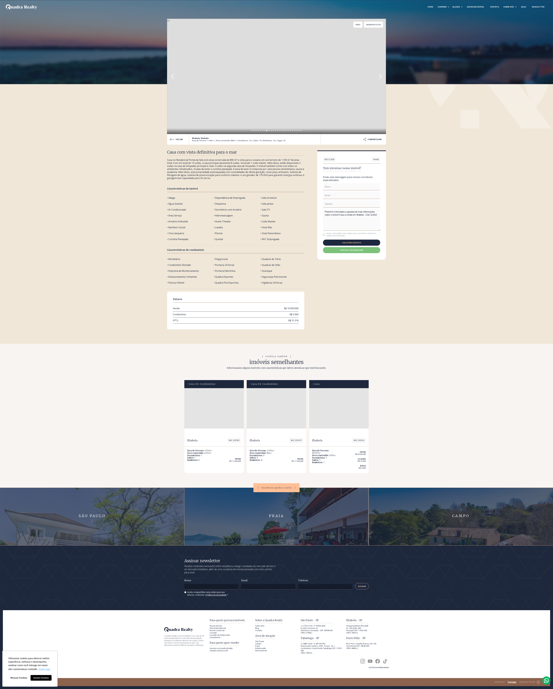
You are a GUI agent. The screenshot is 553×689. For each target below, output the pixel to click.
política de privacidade (335, 235)
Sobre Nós (259, 625)
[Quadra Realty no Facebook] (377, 661)
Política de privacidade (216, 595)
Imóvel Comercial (217, 630)
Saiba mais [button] (44, 669)
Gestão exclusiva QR (219, 650)
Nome (187, 580)
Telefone (303, 580)
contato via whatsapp (351, 250)
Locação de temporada (220, 635)
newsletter (538, 7)
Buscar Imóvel (216, 625)
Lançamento (215, 637)
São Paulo (259, 641)
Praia (257, 646)
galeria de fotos (373, 24)
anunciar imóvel (475, 7)
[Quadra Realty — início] (21, 7)
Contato (258, 630)
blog (523, 7)
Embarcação (260, 648)
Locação (213, 632)
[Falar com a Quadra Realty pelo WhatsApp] (546, 680)
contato (494, 7)
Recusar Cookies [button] (19, 678)
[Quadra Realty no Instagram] (362, 661)
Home (430, 7)
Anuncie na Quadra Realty (221, 648)
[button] (173, 76)
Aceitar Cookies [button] (41, 678)
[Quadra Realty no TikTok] (385, 661)
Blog (257, 628)
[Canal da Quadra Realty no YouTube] (370, 661)
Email (244, 580)
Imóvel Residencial (218, 628)
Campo (258, 643)
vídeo (358, 24)
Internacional (261, 650)
